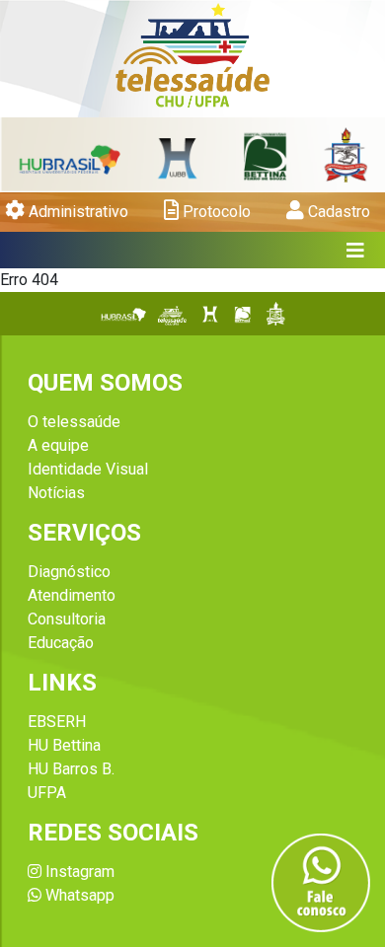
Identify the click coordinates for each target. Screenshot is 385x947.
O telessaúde (74, 421)
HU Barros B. (71, 769)
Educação (61, 642)
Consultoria (67, 619)
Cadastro (337, 211)
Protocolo (215, 211)
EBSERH (57, 721)
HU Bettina (64, 745)
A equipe (58, 445)
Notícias (56, 492)
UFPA (47, 792)
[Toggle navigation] (356, 250)
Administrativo (76, 211)
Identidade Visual (88, 469)
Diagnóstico (69, 571)
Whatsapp (78, 895)
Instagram (78, 871)
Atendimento (72, 595)
